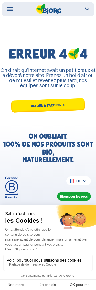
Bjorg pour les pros (74, 196)
